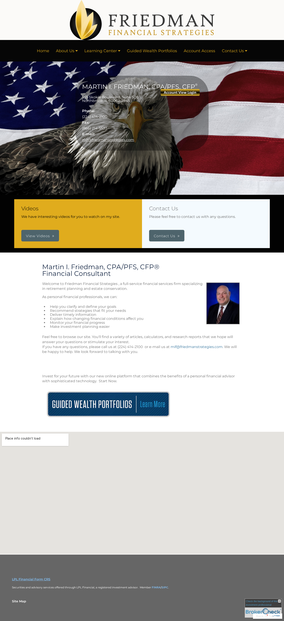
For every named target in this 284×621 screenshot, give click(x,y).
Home (43, 50)
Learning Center (100, 50)
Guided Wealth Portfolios (152, 50)
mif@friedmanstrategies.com (108, 140)
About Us (65, 50)
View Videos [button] (38, 236)
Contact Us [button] (164, 236)
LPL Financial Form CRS (31, 579)
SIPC (165, 587)
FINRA (156, 587)
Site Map (19, 601)
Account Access (199, 50)
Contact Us (233, 50)
